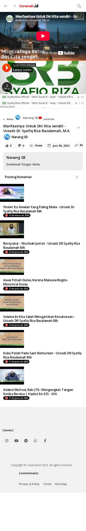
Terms (47, 484)
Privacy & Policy (29, 484)
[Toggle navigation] (79, 6)
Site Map (61, 484)
